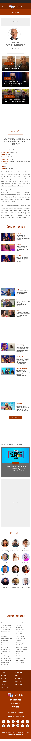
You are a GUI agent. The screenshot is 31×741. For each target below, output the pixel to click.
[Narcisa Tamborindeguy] (5, 543)
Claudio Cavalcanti (21, 645)
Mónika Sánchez (21, 638)
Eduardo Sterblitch (21, 649)
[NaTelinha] (15, 6)
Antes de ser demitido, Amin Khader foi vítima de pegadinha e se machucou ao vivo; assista (22, 408)
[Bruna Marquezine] (26, 543)
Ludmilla (5, 563)
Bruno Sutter (20, 629)
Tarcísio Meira (5, 651)
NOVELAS (4, 675)
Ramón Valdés (20, 651)
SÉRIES (3, 684)
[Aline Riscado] (26, 569)
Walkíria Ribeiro (6, 625)
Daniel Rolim (5, 643)
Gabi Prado (19, 632)
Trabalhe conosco (15, 716)
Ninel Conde (19, 627)
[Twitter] (15, 48)
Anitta (15, 563)
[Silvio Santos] (5, 569)
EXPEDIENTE (15, 703)
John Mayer (19, 665)
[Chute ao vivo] (8, 359)
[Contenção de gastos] (8, 371)
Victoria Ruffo (20, 636)
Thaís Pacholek (5, 629)
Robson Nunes (5, 649)
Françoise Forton (6, 627)
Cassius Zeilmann (21, 658)
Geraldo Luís (15, 587)
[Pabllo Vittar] (26, 557)
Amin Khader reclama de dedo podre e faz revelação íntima (23, 238)
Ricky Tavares (5, 645)
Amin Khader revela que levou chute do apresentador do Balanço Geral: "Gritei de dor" (22, 360)
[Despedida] (8, 292)
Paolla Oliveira (20, 625)
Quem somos (15, 700)
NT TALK (3, 678)
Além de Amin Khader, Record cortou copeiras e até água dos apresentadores (23, 372)
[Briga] (8, 313)
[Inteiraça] (8, 247)
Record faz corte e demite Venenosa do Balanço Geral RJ (22, 292)
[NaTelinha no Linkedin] (13, 725)
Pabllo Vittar (25, 563)
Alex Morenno (20, 660)
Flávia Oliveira (5, 662)
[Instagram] (18, 48)
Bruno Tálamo (20, 634)
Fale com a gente (15, 713)
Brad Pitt (18, 654)
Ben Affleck (4, 665)
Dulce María (5, 623)
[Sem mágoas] (8, 302)
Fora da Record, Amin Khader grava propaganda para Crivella (23, 304)
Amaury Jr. (15, 575)
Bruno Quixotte (6, 658)
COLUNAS (4, 681)
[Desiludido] (8, 236)
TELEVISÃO (18, 672)
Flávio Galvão (20, 662)
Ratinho (5, 587)
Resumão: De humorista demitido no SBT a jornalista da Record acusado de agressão (22, 348)
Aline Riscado (26, 575)
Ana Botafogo (5, 656)
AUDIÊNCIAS (19, 678)
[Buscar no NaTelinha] (28, 6)
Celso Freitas (26, 587)
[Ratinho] (5, 581)
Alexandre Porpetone (7, 634)
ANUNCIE (15, 707)
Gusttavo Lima (5, 632)
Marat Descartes (6, 660)
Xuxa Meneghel (20, 643)
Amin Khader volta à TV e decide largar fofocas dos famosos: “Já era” (23, 259)
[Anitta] (15, 557)
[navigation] (2, 6)
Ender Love (4, 640)
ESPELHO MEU (5, 688)
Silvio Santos (5, 575)
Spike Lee (18, 640)
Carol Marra (19, 656)
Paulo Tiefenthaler (6, 638)
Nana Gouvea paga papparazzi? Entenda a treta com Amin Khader (23, 314)
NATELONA (18, 684)
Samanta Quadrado (7, 654)
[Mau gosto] (8, 406)
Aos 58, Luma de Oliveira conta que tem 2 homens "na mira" (22, 248)
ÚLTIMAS (3, 672)
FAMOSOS (18, 675)
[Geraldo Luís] (15, 581)
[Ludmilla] (5, 557)
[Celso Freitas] (26, 581)
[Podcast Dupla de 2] (17, 725)
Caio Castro (4, 636)
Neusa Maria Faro (21, 623)
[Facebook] (12, 48)
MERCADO (18, 681)
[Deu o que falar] (8, 347)
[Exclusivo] (8, 258)
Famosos (15, 12)
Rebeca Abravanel (21, 647)
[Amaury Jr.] (15, 569)
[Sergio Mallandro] (15, 543)
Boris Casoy (4, 647)
